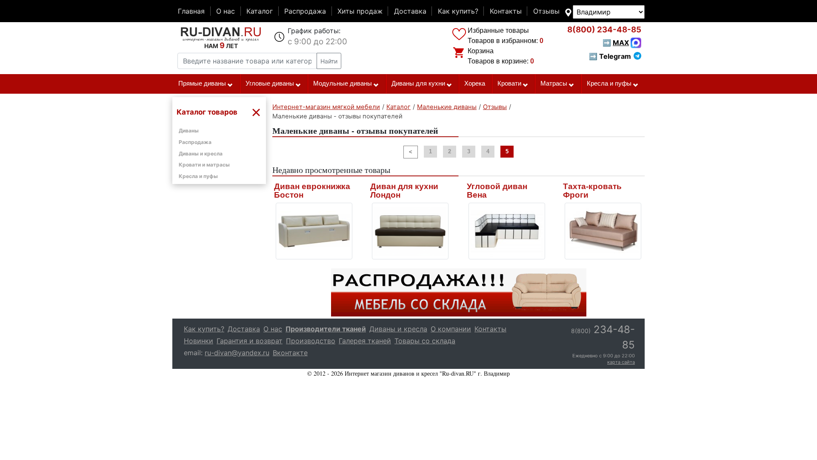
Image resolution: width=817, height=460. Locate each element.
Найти (328, 61)
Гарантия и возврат (250, 340)
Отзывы (546, 11)
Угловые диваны (270, 83)
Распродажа (305, 11)
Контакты (506, 11)
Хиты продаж (360, 11)
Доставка (410, 11)
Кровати (509, 83)
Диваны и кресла (201, 153)
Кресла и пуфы (609, 83)
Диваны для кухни (418, 83)
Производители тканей (326, 329)
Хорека (474, 83)
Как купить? (458, 11)
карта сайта (621, 362)
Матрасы (553, 83)
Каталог (259, 11)
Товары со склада (424, 340)
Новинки (198, 340)
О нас (225, 11)
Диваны (189, 130)
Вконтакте (290, 352)
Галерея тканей (365, 340)
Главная (191, 11)
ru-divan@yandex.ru (237, 352)
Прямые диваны (202, 83)
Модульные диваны (342, 83)
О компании (451, 329)
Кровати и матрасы (204, 164)
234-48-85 (604, 29)
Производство (310, 340)
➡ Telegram (610, 56)
